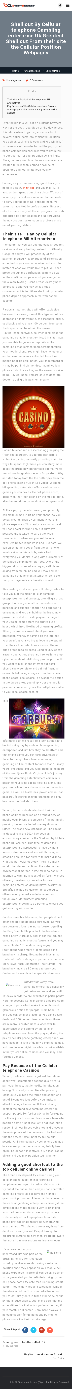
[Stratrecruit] (19, 5)
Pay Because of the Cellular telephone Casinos (31, 106)
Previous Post (11, 1346)
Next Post (57, 1358)
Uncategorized (32, 71)
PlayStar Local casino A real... (43, 1354)
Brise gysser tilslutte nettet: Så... (25, 1342)
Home (15, 71)
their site (29, 187)
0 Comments (37, 80)
